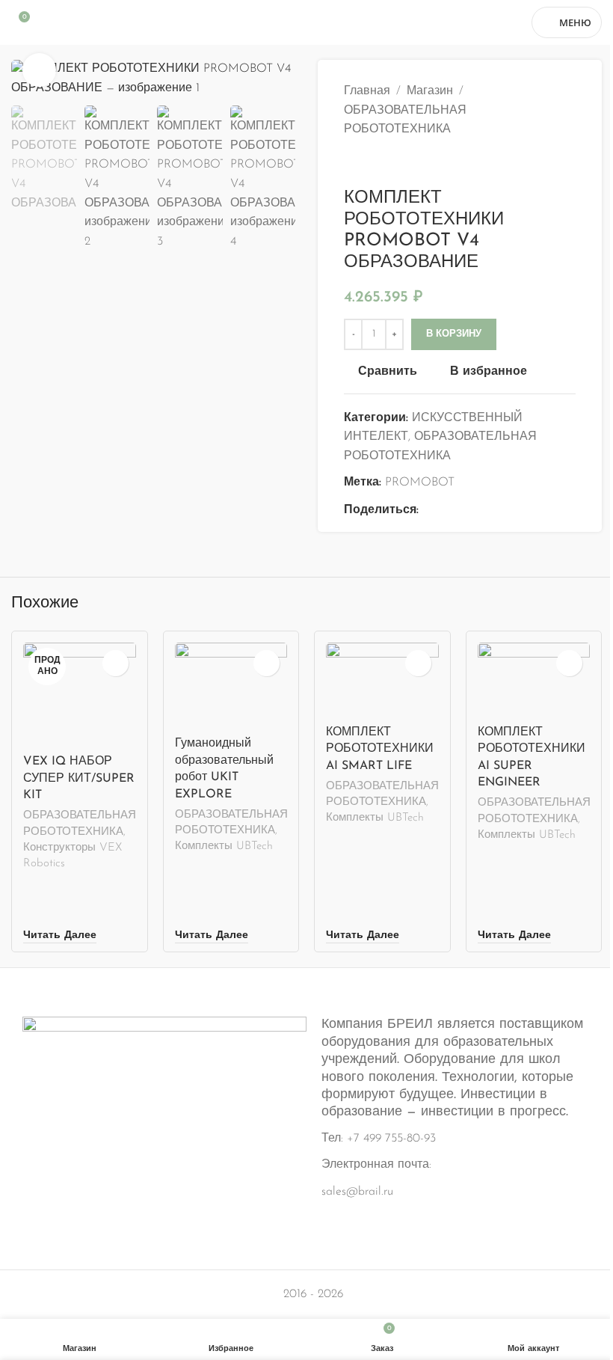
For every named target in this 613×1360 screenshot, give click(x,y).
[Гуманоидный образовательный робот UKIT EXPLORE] (231, 686)
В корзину (453, 334)
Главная (367, 91)
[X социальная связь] (446, 510)
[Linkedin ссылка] (481, 510)
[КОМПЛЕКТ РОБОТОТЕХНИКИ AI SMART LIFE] (382, 680)
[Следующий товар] (389, 164)
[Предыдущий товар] (353, 164)
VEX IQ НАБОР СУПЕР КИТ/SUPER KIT (79, 778)
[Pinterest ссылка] (463, 510)
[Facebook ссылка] (428, 510)
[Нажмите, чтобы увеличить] (39, 70)
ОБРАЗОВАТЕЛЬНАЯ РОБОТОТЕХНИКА (405, 120)
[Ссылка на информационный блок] (306, 1109)
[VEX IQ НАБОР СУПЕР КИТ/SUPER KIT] (79, 695)
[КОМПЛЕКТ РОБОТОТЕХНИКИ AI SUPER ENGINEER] (534, 680)
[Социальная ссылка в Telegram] (499, 510)
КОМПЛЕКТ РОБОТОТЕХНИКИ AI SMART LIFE (380, 749)
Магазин (430, 91)
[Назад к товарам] (371, 164)
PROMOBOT (420, 482)
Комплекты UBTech (224, 846)
